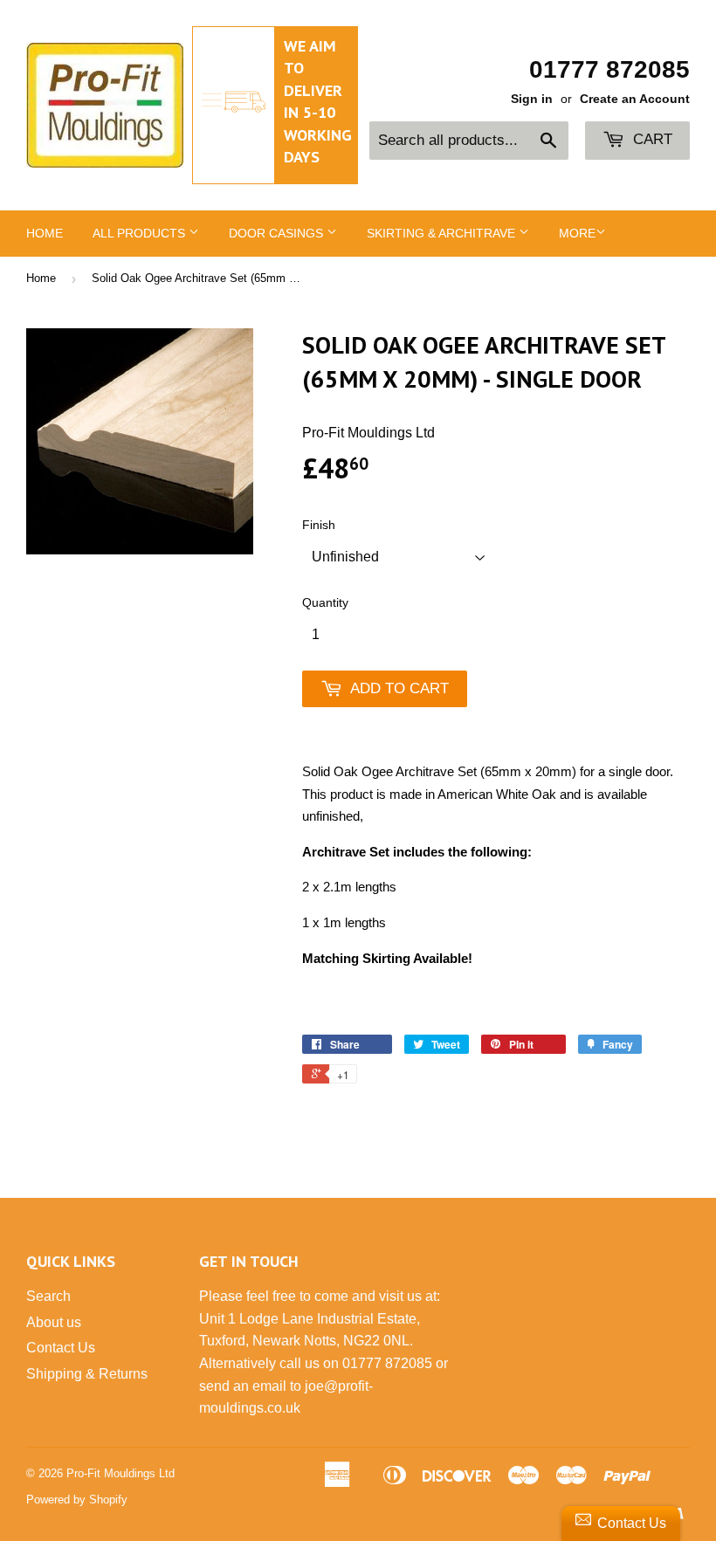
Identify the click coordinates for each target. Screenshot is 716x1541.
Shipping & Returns (87, 1373)
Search (48, 1296)
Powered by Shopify (76, 1499)
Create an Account (635, 99)
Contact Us (60, 1347)
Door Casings (278, 233)
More (577, 233)
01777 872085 (609, 69)
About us (53, 1322)
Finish (318, 525)
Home (44, 233)
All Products (141, 233)
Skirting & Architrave (443, 233)
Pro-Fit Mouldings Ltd (120, 1473)
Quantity (325, 602)
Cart (650, 139)
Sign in (532, 99)
